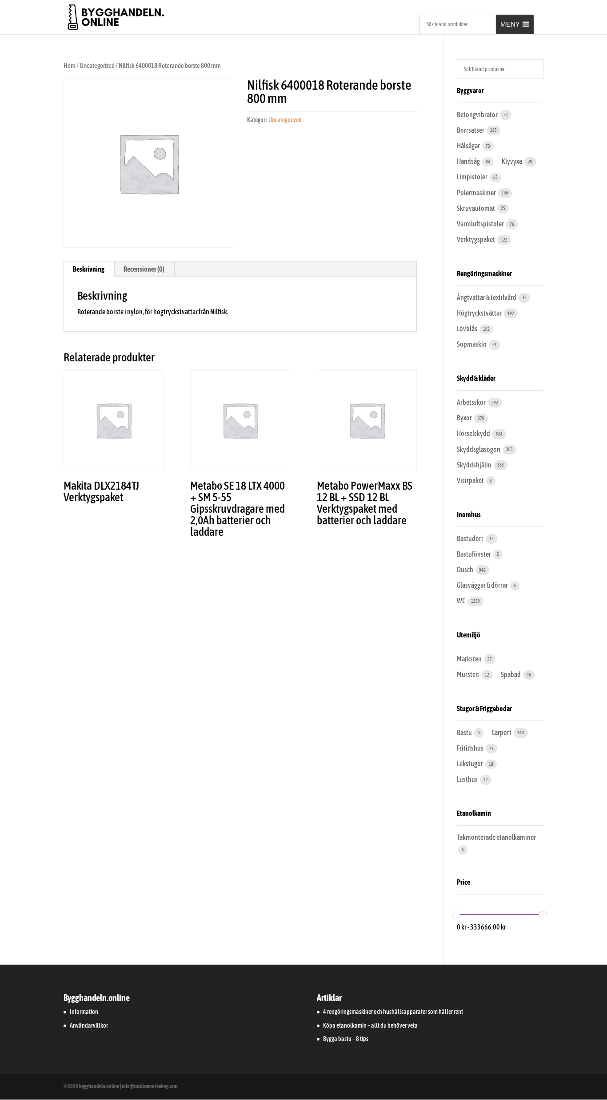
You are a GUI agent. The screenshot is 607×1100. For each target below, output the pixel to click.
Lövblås (467, 328)
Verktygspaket (476, 239)
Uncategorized (97, 65)
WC (461, 601)
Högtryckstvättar (480, 313)
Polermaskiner (477, 193)
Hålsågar (469, 146)
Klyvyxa (512, 161)
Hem (70, 65)
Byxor (465, 418)
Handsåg (469, 161)
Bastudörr (470, 538)
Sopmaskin (472, 344)
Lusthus (468, 779)
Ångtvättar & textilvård (487, 297)
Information (84, 1011)
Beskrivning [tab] (88, 269)
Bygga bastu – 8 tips (345, 1038)
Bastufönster (474, 554)
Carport (501, 732)
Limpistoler (472, 177)
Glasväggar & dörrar (483, 585)
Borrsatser (471, 130)
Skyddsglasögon (479, 449)
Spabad (511, 674)
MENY (510, 24)
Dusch (465, 570)
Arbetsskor (472, 402)
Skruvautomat (476, 208)
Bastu (465, 732)
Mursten (468, 674)
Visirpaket (471, 480)
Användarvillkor (89, 1025)
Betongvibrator (478, 115)
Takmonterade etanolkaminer (496, 837)
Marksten (470, 659)
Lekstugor (470, 764)
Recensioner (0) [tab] (144, 269)
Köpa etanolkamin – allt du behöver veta (370, 1025)
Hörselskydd (474, 433)
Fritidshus (470, 748)
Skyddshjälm (474, 465)
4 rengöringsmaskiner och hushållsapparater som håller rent (393, 1011)
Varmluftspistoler (481, 224)
